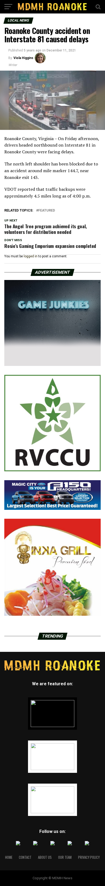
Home (8, 857)
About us (45, 857)
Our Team (65, 857)
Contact (25, 857)
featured (46, 210)
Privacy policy (89, 857)
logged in (30, 256)
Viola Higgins (23, 58)
